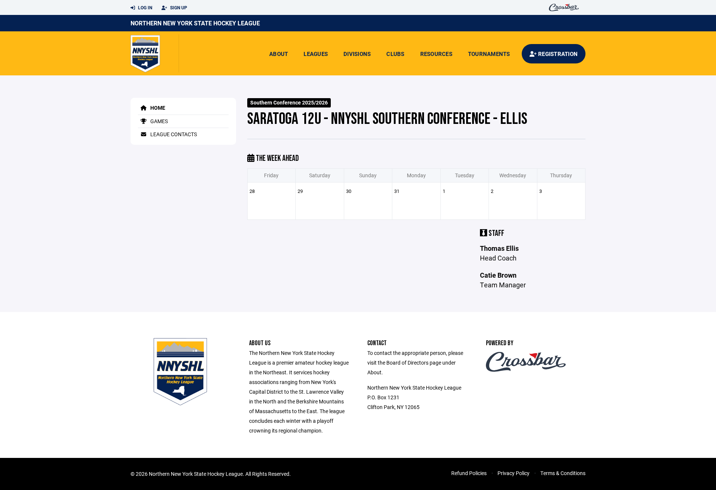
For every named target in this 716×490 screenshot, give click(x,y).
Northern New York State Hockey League (195, 23)
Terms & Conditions (562, 473)
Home (157, 107)
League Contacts (173, 134)
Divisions (357, 53)
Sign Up (178, 7)
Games (158, 121)
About (278, 53)
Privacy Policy (513, 473)
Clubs (395, 53)
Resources (436, 53)
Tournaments (489, 53)
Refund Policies (469, 473)
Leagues (316, 53)
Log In (144, 7)
